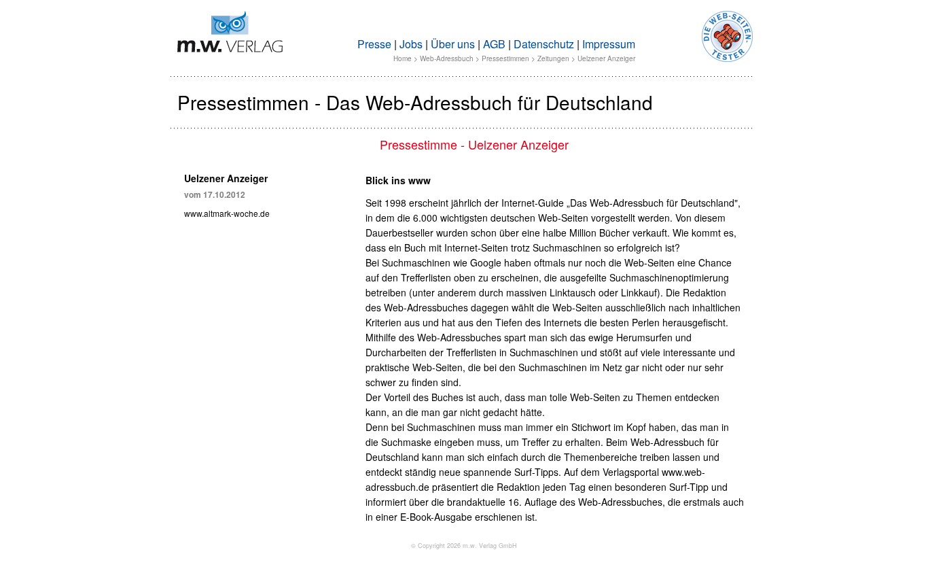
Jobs (411, 44)
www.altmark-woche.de (227, 213)
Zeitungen (553, 58)
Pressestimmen (505, 58)
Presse (374, 44)
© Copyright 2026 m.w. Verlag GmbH (464, 545)
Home (402, 58)
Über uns (453, 44)
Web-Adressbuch (447, 58)
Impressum (608, 44)
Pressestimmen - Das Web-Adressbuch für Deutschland (415, 102)
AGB (494, 44)
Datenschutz (544, 44)
